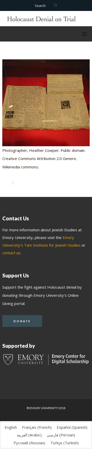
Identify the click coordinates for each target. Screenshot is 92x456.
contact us (11, 252)
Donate (22, 321)
